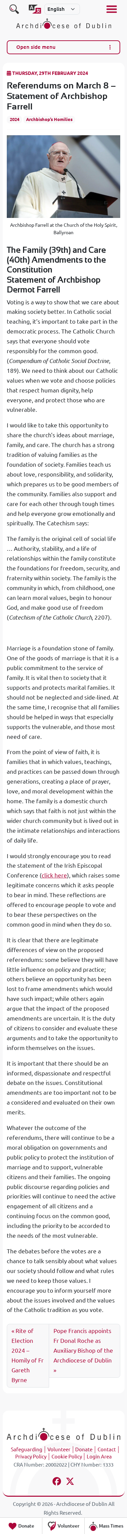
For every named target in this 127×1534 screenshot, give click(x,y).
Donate (83, 1449)
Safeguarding (26, 1449)
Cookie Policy (66, 1456)
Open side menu (36, 47)
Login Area (99, 1456)
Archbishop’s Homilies (49, 119)
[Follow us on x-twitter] (70, 1482)
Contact (107, 1449)
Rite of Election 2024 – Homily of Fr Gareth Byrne (28, 1355)
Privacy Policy (30, 1456)
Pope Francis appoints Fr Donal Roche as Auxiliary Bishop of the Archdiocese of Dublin (83, 1346)
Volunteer (58, 1449)
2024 (14, 119)
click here (54, 875)
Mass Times (110, 1526)
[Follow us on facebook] (57, 1482)
